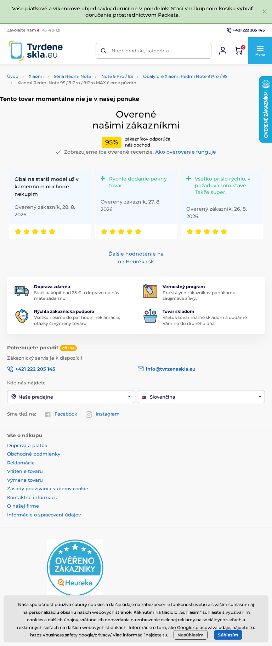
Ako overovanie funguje (185, 152)
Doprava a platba (27, 445)
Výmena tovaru (25, 480)
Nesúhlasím (190, 635)
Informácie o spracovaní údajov (44, 515)
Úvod (12, 76)
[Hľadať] (104, 51)
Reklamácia (21, 462)
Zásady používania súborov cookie (47, 488)
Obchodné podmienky (33, 454)
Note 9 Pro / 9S (117, 76)
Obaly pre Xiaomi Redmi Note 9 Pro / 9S (185, 76)
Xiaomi (36, 76)
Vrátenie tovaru (25, 471)
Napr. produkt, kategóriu (140, 50)
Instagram (108, 414)
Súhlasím (228, 635)
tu (165, 635)
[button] (260, 50)
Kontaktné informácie (32, 497)
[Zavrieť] (264, 11)
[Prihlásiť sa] (223, 50)
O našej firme (23, 506)
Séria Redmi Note (72, 76)
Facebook (66, 414)
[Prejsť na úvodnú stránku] (35, 50)
